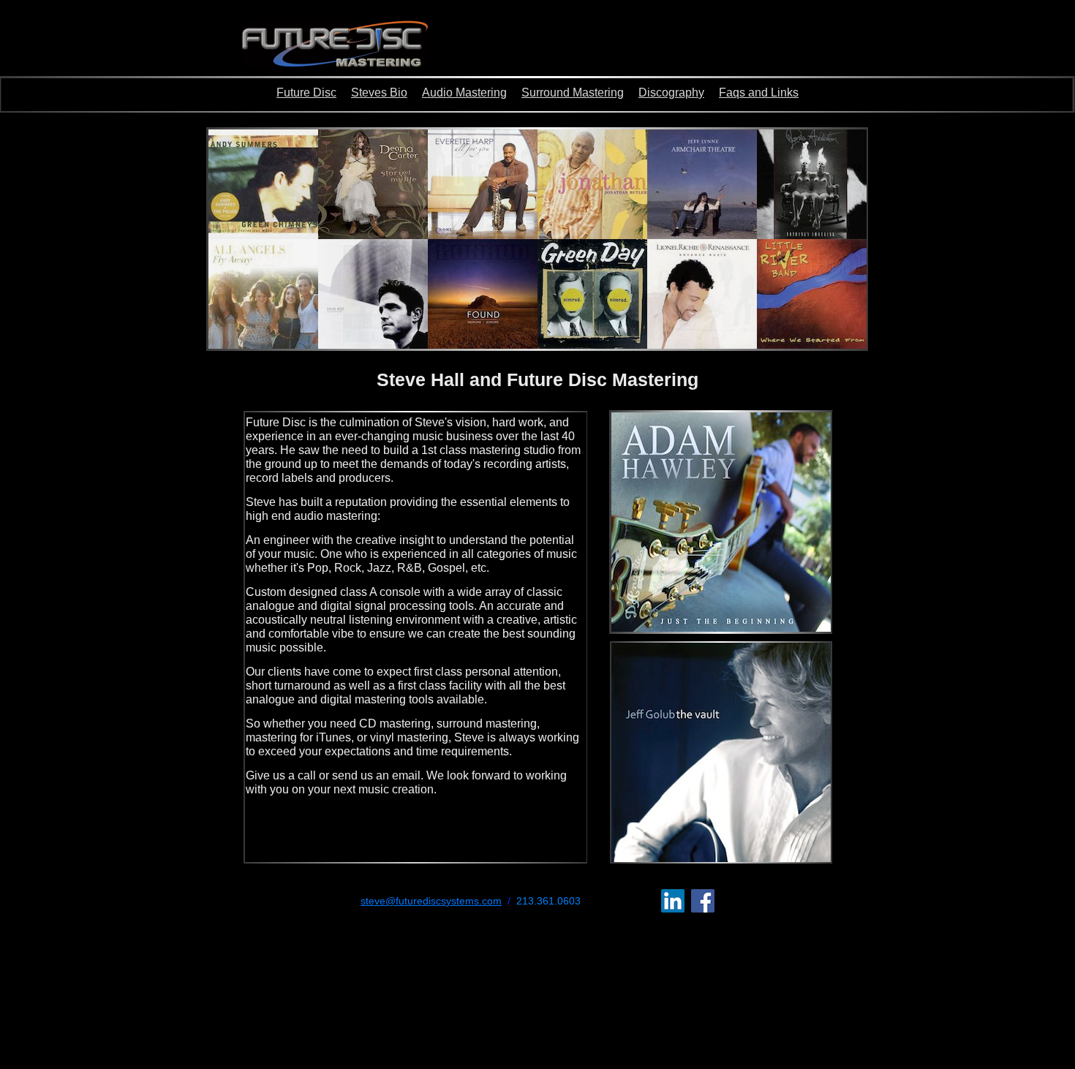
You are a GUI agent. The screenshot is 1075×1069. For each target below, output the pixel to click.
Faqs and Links (759, 92)
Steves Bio (379, 92)
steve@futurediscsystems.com (431, 901)
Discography (671, 92)
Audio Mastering (464, 92)
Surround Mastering (572, 92)
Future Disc (306, 92)
